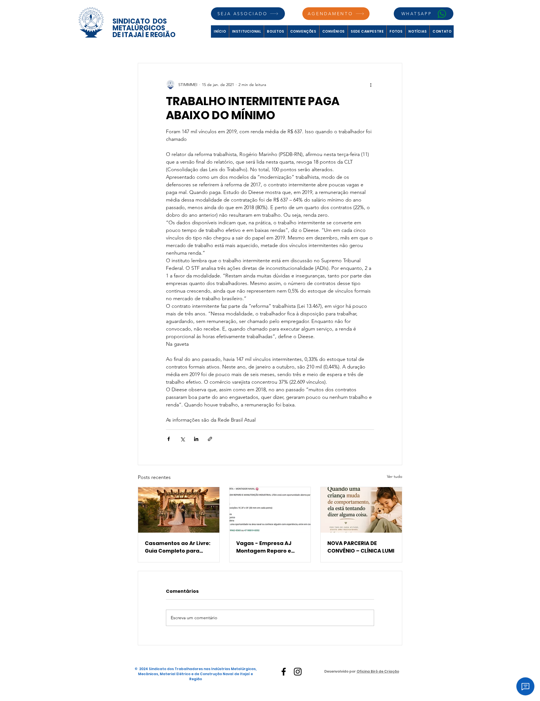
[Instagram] (297, 671)
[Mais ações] (370, 84)
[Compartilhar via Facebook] (168, 439)
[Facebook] (283, 671)
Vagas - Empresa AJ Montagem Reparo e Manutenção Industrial (267, 547)
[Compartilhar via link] (210, 439)
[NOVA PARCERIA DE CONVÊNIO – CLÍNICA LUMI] (361, 510)
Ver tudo (394, 476)
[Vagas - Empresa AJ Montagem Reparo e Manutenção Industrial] (270, 510)
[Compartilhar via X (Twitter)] (182, 439)
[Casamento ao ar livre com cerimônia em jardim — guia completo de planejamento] (178, 510)
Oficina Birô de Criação (378, 671)
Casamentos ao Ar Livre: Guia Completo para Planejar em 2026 (177, 547)
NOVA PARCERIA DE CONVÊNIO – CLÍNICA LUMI (360, 547)
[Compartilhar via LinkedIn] (196, 439)
